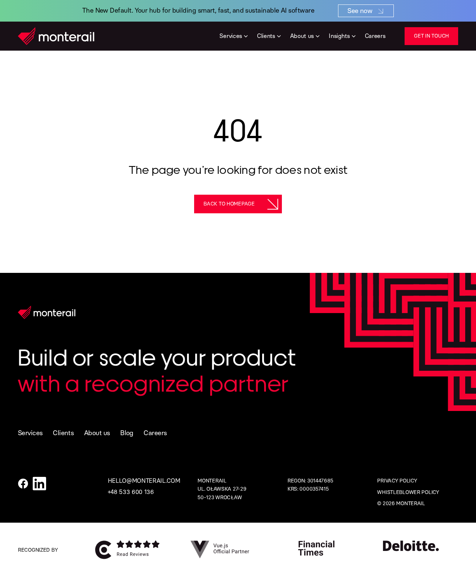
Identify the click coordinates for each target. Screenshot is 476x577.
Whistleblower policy (408, 492)
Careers (155, 433)
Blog (127, 433)
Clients (63, 433)
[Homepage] (56, 36)
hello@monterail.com (144, 480)
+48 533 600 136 (131, 491)
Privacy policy (397, 481)
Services (30, 433)
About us (97, 433)
